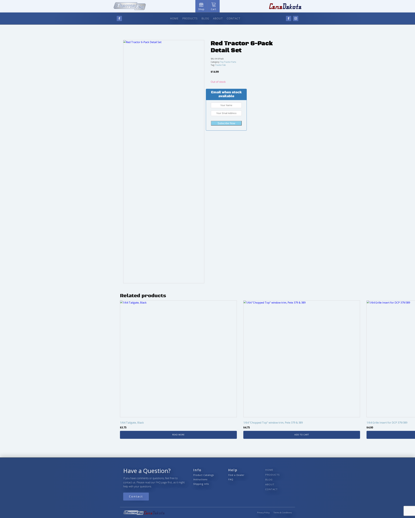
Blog (205, 18)
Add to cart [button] (301, 434)
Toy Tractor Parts (228, 62)
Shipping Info (201, 484)
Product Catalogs (203, 475)
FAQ (230, 479)
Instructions (200, 479)
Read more (178, 434)
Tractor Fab (220, 65)
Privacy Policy (263, 512)
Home (174, 18)
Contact (233, 18)
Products (190, 18)
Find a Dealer (236, 475)
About (218, 18)
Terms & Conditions (282, 512)
